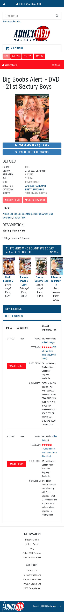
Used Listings (14, 316)
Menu (56, 65)
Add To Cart (17, 366)
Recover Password (32, 575)
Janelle (13, 213)
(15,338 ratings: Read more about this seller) (49, 452)
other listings (48, 342)
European (38, 189)
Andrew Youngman (35, 185)
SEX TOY (27, 56)
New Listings (13, 308)
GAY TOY (39, 56)
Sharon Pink (19, 217)
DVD (6, 56)
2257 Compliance (32, 588)
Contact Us (32, 570)
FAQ (32, 548)
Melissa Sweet (40, 213)
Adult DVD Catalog (32, 553)
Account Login (10, 65)
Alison (6, 213)
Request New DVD (32, 579)
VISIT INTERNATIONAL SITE (28, 4)
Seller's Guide (32, 544)
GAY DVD (16, 56)
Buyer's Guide (32, 539)
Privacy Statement (32, 583)
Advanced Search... (12, 21)
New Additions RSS (32, 557)
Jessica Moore (25, 213)
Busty (28, 189)
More (53, 252)
